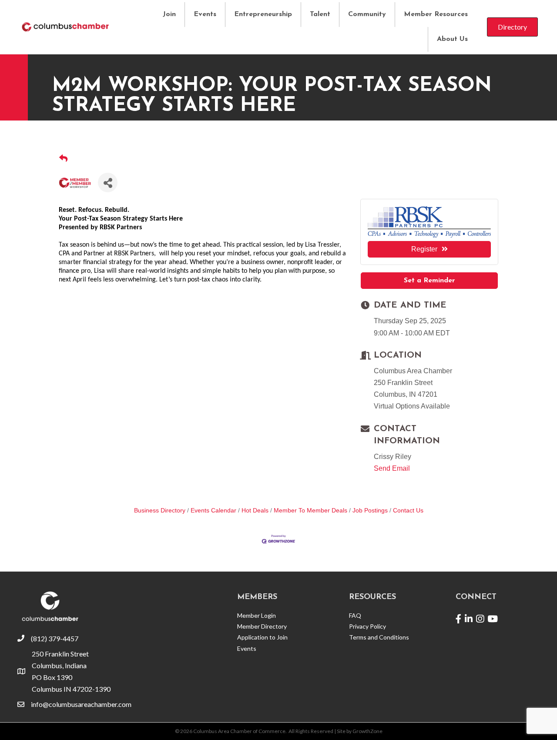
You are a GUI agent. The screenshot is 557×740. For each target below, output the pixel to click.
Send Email (392, 468)
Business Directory (159, 510)
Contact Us (408, 510)
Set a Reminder (429, 280)
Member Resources (436, 14)
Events (205, 14)
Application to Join (262, 637)
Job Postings (370, 510)
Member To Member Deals (310, 510)
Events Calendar (213, 510)
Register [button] (424, 249)
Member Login (256, 615)
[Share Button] (107, 182)
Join (169, 14)
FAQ (355, 615)
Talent (320, 14)
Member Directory (262, 626)
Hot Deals (255, 510)
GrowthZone (367, 731)
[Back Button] (63, 159)
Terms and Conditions (379, 637)
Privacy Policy (367, 626)
